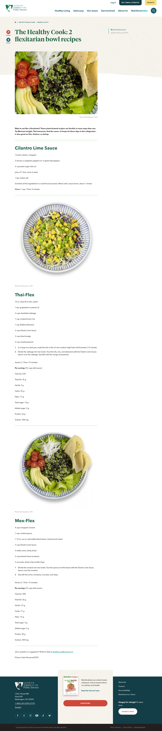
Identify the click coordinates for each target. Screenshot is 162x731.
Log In (113, 2)
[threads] (24, 715)
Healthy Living (62, 10)
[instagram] (30, 715)
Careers (121, 686)
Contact (18, 707)
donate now (128, 711)
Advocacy (78, 10)
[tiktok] (43, 715)
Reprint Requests (139, 727)
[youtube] (37, 715)
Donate (150, 2)
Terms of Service (115, 727)
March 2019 (43, 22)
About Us (123, 10)
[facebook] (17, 715)
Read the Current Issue (90, 691)
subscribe (85, 703)
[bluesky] (49, 715)
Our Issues (92, 10)
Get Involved (108, 10)
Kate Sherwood (119, 30)
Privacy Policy (127, 727)
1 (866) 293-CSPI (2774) (25, 703)
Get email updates (130, 2)
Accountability (124, 690)
